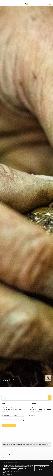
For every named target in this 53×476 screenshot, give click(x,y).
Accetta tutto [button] (42, 466)
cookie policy (30, 465)
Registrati (33, 415)
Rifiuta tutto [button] (41, 469)
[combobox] (51, 461)
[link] (50, 4)
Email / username (5, 415)
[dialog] (26, 468)
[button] (18, 474)
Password (15, 415)
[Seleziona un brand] (26, 4)
